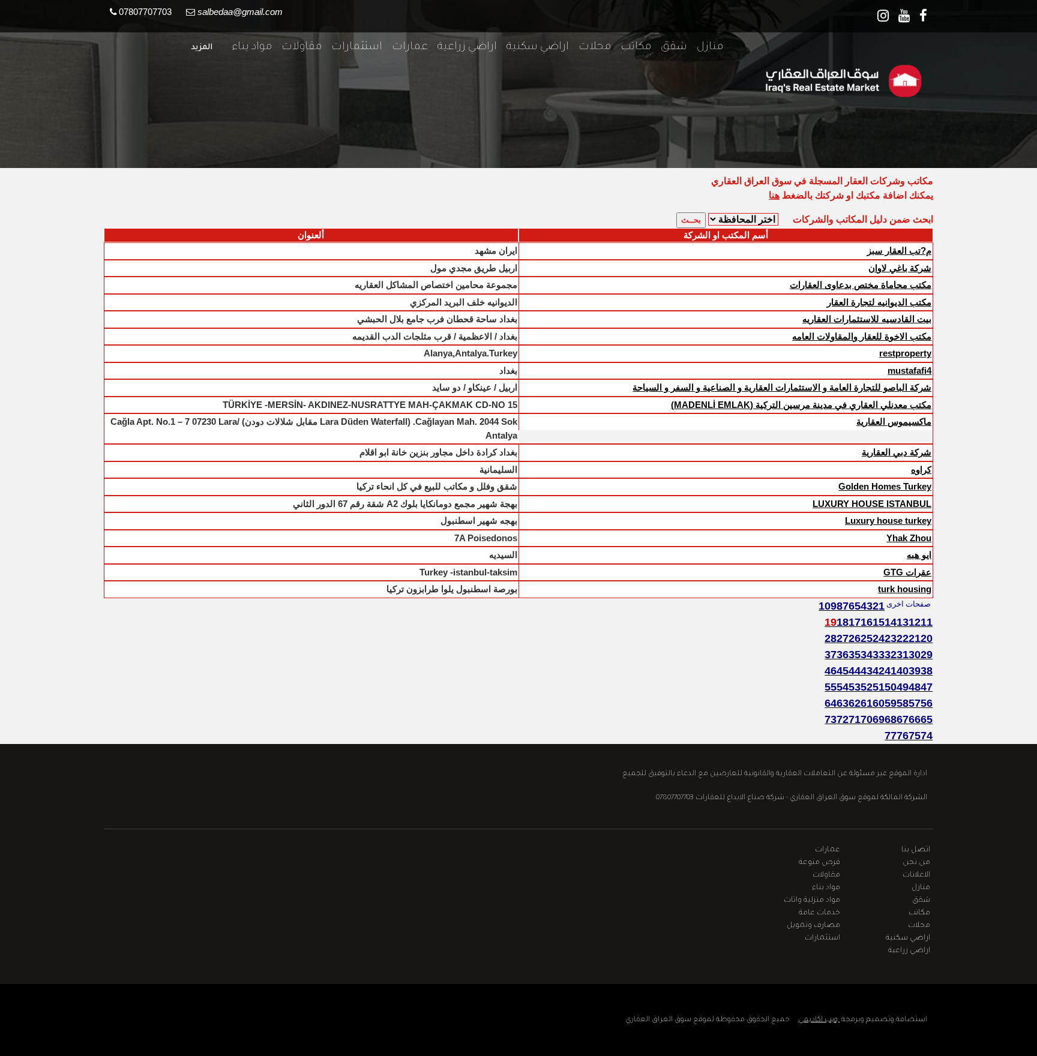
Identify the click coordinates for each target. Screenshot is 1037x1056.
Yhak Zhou (908, 538)
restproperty (905, 353)
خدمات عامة (819, 913)
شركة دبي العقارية (896, 452)
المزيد (201, 47)
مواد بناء (247, 47)
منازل (705, 47)
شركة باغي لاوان (899, 268)
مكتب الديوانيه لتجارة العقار (879, 302)
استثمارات (352, 47)
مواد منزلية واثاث (812, 900)
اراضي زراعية (462, 47)
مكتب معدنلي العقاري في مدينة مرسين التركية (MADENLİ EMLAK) (801, 405)
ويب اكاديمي (819, 1020)
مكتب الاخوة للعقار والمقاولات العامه (861, 336)
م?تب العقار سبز (899, 250)
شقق (669, 47)
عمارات (405, 47)
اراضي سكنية (533, 47)
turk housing (904, 589)
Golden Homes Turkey (884, 486)
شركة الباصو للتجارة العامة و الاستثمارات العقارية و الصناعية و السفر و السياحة (782, 387)
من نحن (916, 863)
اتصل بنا (915, 850)
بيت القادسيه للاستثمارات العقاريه (866, 319)
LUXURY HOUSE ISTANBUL (872, 504)
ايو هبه (919, 555)
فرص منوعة (819, 863)
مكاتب (631, 47)
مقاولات (297, 47)
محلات (590, 47)
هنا (774, 195)
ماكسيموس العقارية (893, 421)
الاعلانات (916, 875)
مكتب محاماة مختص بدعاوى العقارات (860, 285)
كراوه (921, 469)
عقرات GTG (907, 572)
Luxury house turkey (888, 520)
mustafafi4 (909, 370)
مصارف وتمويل (813, 926)
